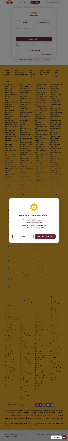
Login (23, 236)
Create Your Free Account (45, 236)
